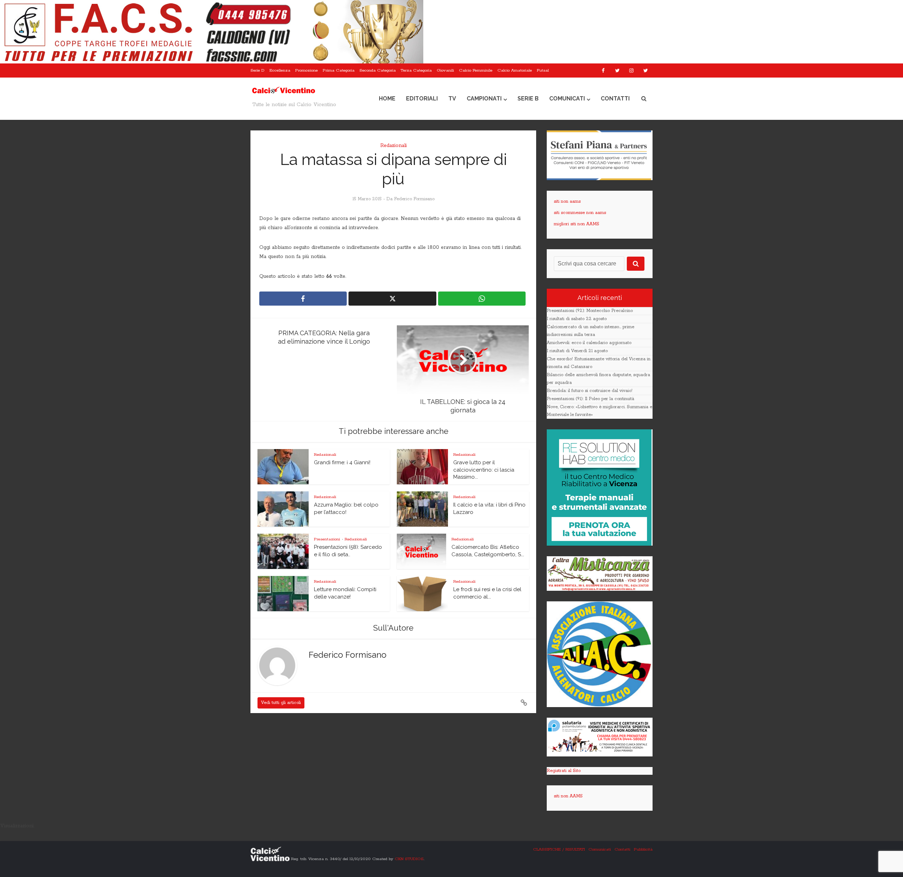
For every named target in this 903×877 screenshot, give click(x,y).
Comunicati (567, 98)
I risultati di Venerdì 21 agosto (577, 351)
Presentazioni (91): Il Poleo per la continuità (590, 398)
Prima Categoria (338, 70)
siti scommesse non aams (580, 212)
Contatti (615, 98)
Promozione (306, 70)
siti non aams (567, 201)
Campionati (484, 98)
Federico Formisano (414, 199)
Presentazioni (327, 539)
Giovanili (445, 70)
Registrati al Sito (564, 770)
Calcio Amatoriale (514, 70)
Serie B (528, 98)
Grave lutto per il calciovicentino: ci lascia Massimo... (483, 469)
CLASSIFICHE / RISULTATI (559, 849)
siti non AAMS (568, 796)
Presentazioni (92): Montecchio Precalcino (590, 310)
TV (452, 98)
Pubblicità (643, 849)
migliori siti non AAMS (576, 224)
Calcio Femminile (475, 70)
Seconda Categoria (377, 70)
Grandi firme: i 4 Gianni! (342, 462)
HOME (387, 98)
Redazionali (393, 145)
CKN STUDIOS (409, 858)
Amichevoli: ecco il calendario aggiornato (589, 342)
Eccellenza (279, 70)
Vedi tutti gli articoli (281, 702)
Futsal (543, 70)
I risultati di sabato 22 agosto (577, 318)
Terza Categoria (416, 70)
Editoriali (422, 98)
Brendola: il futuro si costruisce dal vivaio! (589, 390)
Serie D (257, 70)
